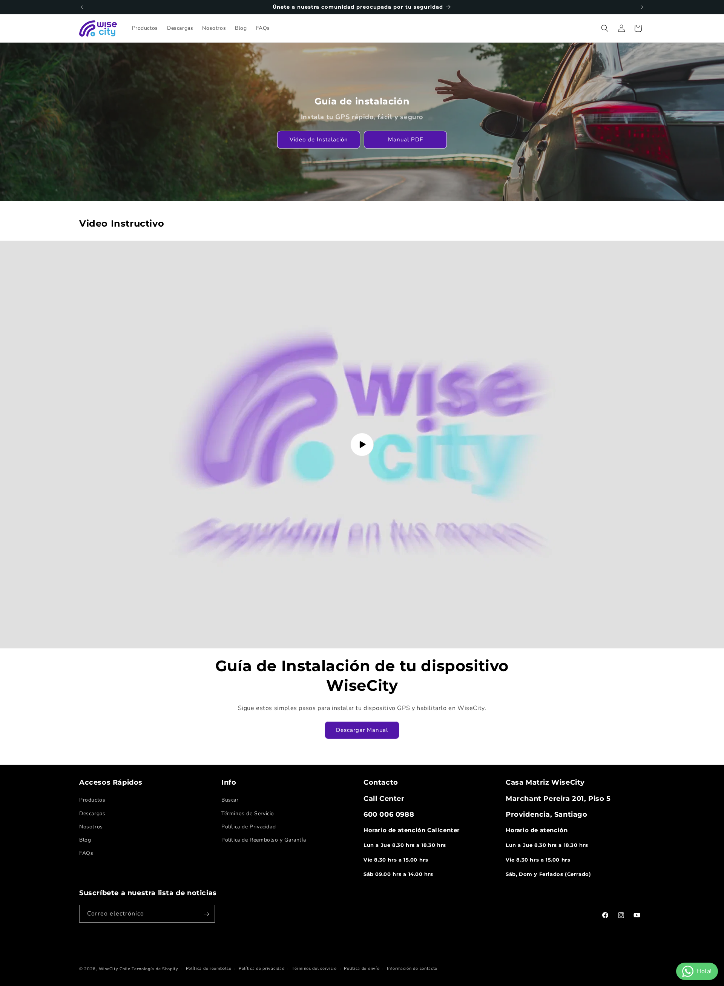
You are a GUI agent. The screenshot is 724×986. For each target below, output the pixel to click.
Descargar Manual (362, 730)
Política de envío (361, 968)
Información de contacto (412, 968)
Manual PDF (405, 139)
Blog (85, 839)
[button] (605, 28)
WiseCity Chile (114, 969)
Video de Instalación (319, 139)
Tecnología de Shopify (155, 969)
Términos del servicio (314, 968)
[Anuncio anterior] (82, 7)
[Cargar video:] (362, 444)
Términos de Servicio (247, 813)
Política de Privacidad (248, 826)
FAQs (86, 853)
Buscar (230, 800)
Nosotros (91, 826)
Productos (92, 800)
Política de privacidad (261, 968)
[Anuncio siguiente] (642, 7)
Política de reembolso (209, 968)
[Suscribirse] (206, 914)
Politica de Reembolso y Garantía (263, 839)
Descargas (92, 813)
